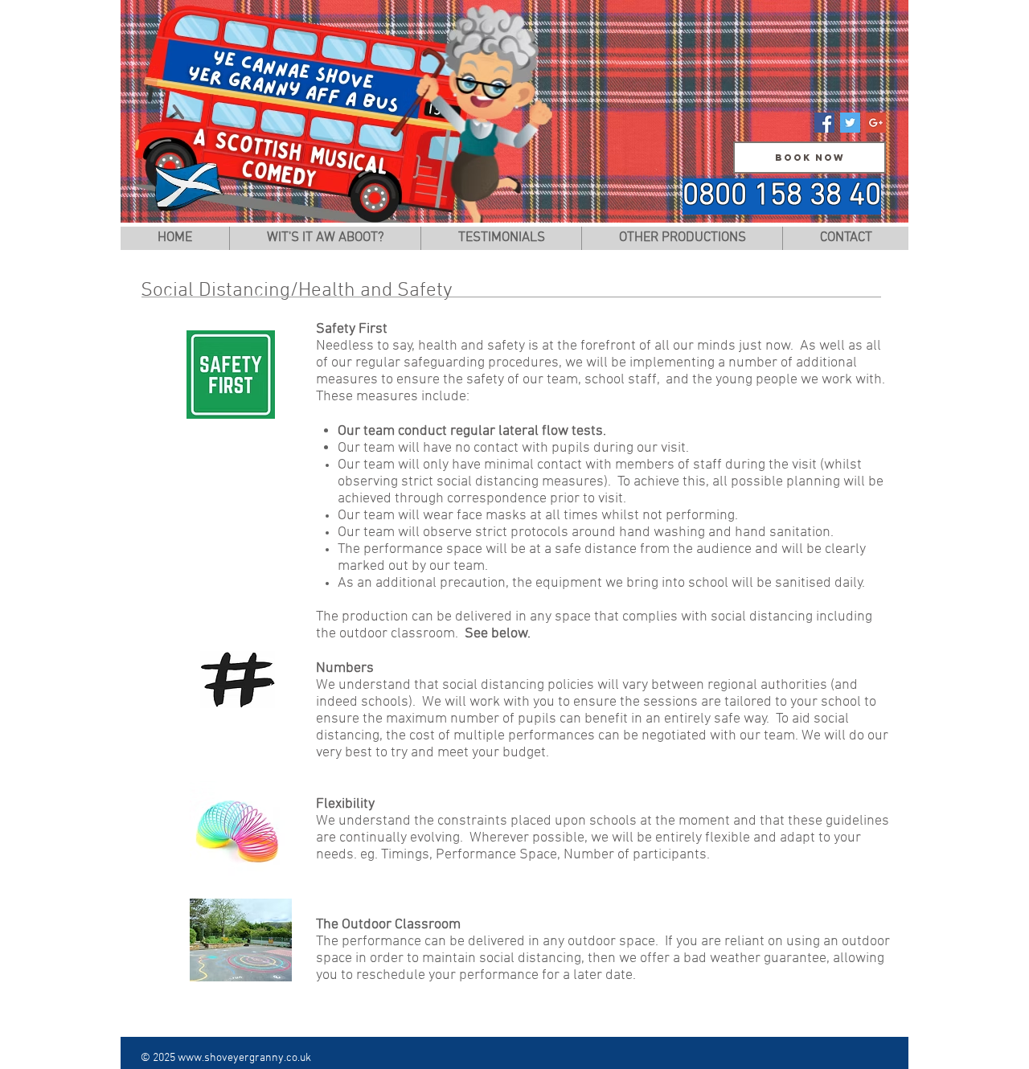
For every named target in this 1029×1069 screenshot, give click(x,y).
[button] (681, 238)
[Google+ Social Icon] (876, 123)
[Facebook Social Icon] (824, 123)
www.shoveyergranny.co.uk (244, 1058)
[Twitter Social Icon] (850, 123)
